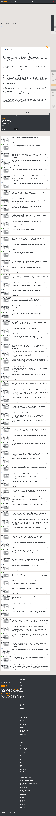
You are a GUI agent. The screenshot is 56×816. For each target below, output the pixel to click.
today (5, 2)
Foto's (40, 1)
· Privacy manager (23, 689)
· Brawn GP (22, 765)
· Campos (21, 768)
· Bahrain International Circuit (25, 781)
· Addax (21, 741)
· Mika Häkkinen (22, 731)
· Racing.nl (22, 715)
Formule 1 (12, 54)
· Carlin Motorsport (23, 769)
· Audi (21, 756)
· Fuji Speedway (22, 800)
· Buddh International (23, 787)
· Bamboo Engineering (24, 758)
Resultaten (32, 1)
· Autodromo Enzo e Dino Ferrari (25, 777)
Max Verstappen (17, 1)
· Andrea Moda (22, 746)
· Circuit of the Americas (24, 791)
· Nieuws (21, 694)
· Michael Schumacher (24, 730)
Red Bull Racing (9, 693)
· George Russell (23, 724)
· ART (21, 751)
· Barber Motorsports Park (24, 786)
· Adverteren (22, 685)
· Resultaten (22, 708)
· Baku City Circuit (23, 784)
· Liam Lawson (22, 728)
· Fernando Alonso (23, 723)
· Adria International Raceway (25, 774)
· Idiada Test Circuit (23, 807)
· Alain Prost (22, 720)
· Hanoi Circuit (22, 803)
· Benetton (22, 762)
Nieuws (12, 1)
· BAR (21, 759)
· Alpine (21, 745)
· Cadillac (21, 766)
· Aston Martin (22, 752)
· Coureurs (22, 704)
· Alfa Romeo (22, 742)
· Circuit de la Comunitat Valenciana (26, 790)
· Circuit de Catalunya (23, 788)
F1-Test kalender (10, 698)
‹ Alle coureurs (3, 21)
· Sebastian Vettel (23, 734)
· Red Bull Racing (23, 697)
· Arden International (23, 748)
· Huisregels (22, 686)
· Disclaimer (22, 688)
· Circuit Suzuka (22, 793)
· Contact (21, 682)
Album (5, 125)
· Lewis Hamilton (22, 727)
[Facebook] (2, 686)
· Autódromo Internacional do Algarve (26, 780)
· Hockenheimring (23, 804)
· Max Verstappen (23, 696)
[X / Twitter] (4, 686)
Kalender (36, 1)
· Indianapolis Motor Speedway (25, 808)
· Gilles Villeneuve (23, 801)
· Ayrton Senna (22, 721)
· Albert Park (22, 776)
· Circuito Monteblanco (24, 797)
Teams (27, 1)
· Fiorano (21, 798)
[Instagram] (6, 686)
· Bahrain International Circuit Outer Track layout (28, 783)
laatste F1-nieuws (16, 689)
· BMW (21, 763)
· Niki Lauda (22, 733)
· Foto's (21, 699)
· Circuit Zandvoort (23, 794)
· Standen (21, 707)
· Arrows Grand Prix (23, 749)
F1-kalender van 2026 (7, 695)
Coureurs (23, 1)
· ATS (21, 755)
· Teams (21, 705)
